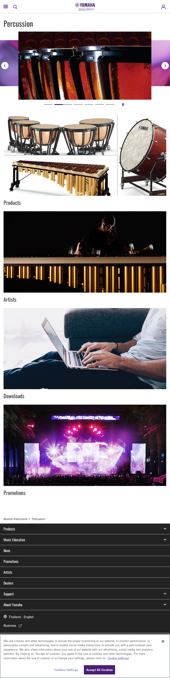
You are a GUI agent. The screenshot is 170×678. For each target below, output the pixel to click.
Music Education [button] (14, 539)
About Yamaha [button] (13, 604)
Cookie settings (118, 658)
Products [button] (9, 528)
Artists (8, 572)
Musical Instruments (15, 519)
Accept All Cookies (99, 670)
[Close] (163, 641)
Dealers (8, 583)
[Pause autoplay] (123, 104)
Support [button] (9, 593)
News (7, 550)
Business (10, 625)
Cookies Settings (66, 670)
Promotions (11, 561)
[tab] (48, 104)
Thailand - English (21, 617)
